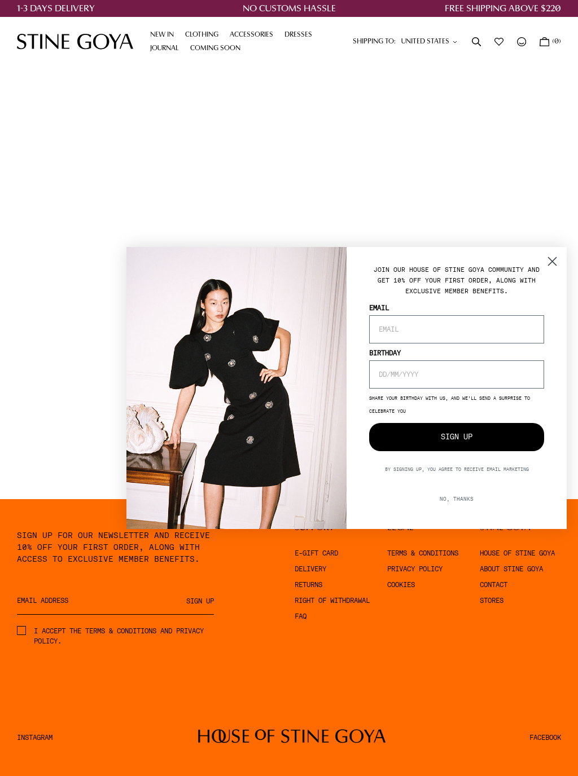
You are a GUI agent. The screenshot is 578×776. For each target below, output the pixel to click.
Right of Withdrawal (332, 601)
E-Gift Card (316, 553)
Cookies (401, 585)
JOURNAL (167, 48)
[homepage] (75, 41)
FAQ (300, 616)
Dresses (301, 35)
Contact (493, 585)
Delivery (310, 569)
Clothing (204, 35)
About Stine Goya (511, 569)
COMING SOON (215, 48)
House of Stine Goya (517, 553)
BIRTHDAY (385, 353)
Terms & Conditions (422, 553)
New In (162, 35)
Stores (491, 601)
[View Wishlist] (500, 41)
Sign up (200, 601)
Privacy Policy (415, 569)
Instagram (34, 738)
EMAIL (379, 308)
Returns (308, 585)
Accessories (254, 35)
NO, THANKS (457, 499)
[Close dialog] (552, 261)
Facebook (545, 738)
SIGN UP (456, 437)
